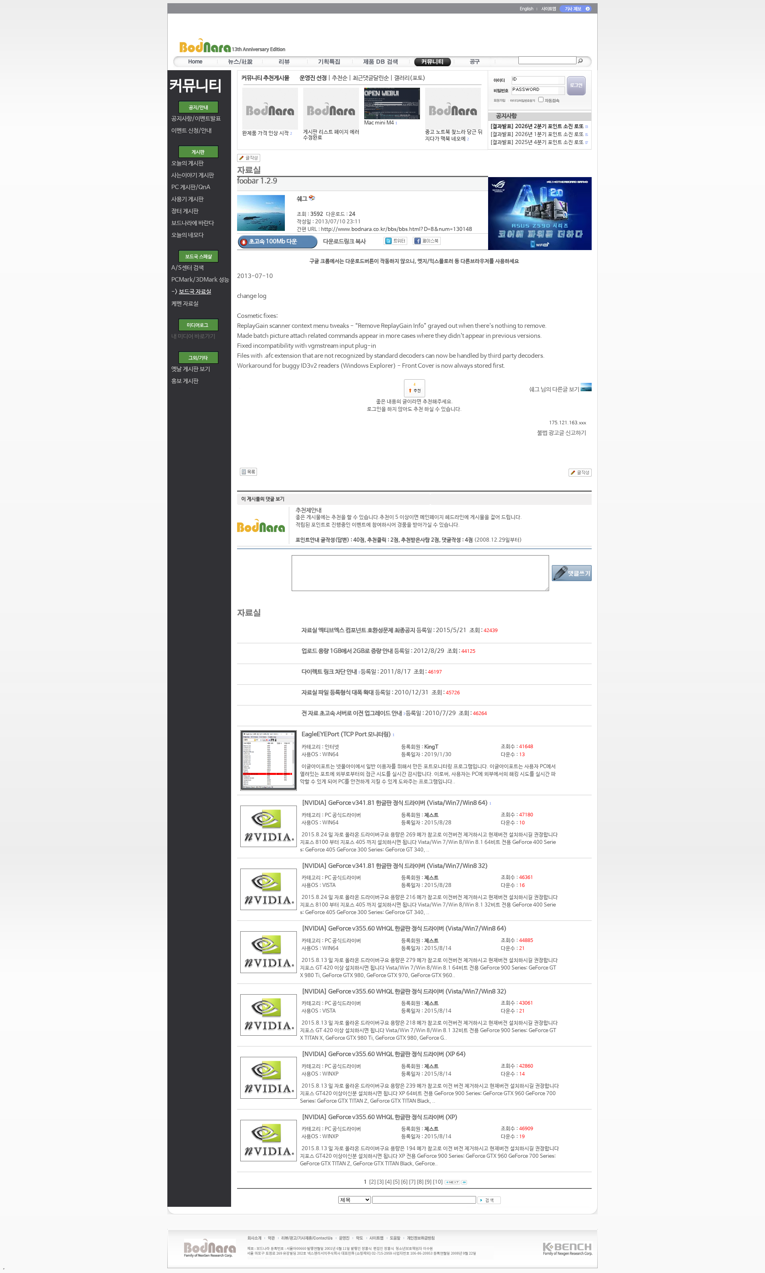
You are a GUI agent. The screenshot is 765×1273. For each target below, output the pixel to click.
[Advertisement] (429, 36)
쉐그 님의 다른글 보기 (555, 389)
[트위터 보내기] (395, 241)
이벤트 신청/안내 (191, 130)
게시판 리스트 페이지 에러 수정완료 (331, 135)
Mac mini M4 (379, 123)
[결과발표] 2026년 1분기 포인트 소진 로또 (538, 135)
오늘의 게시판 (187, 163)
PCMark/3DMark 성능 (200, 279)
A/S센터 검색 (187, 267)
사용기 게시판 (187, 199)
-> (191, 291)
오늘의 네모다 (187, 235)
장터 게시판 (184, 211)
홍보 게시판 (184, 381)
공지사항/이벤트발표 (196, 118)
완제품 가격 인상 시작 (265, 133)
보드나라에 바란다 (192, 223)
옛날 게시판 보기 (190, 369)
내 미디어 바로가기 (193, 336)
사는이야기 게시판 (192, 175)
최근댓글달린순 (371, 78)
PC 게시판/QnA (190, 187)
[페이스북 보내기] (427, 241)
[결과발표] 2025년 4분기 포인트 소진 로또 (538, 143)
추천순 (339, 78)
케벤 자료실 (184, 303)
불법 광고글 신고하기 (561, 433)
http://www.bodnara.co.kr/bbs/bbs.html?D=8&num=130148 (396, 230)
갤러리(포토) (410, 78)
